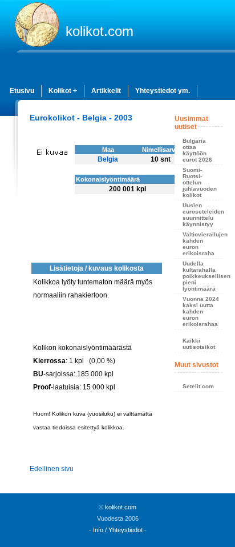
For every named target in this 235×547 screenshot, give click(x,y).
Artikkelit (106, 91)
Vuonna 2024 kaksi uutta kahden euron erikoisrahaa (201, 311)
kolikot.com (99, 31)
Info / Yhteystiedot (118, 529)
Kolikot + (62, 91)
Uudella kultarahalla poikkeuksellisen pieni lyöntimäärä (202, 276)
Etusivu (22, 91)
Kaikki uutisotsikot (199, 343)
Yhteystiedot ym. (162, 91)
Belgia (108, 159)
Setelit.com (198, 386)
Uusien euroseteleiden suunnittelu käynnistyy (202, 214)
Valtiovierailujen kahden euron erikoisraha (202, 243)
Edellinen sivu (52, 469)
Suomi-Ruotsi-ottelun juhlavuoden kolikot (200, 182)
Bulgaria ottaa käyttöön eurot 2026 (197, 150)
